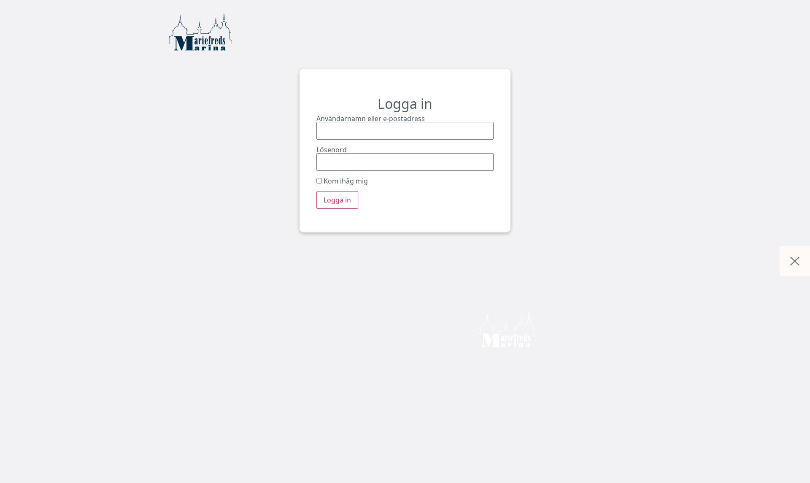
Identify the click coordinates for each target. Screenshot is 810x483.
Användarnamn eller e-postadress (370, 118)
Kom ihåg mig (345, 181)
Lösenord (331, 149)
